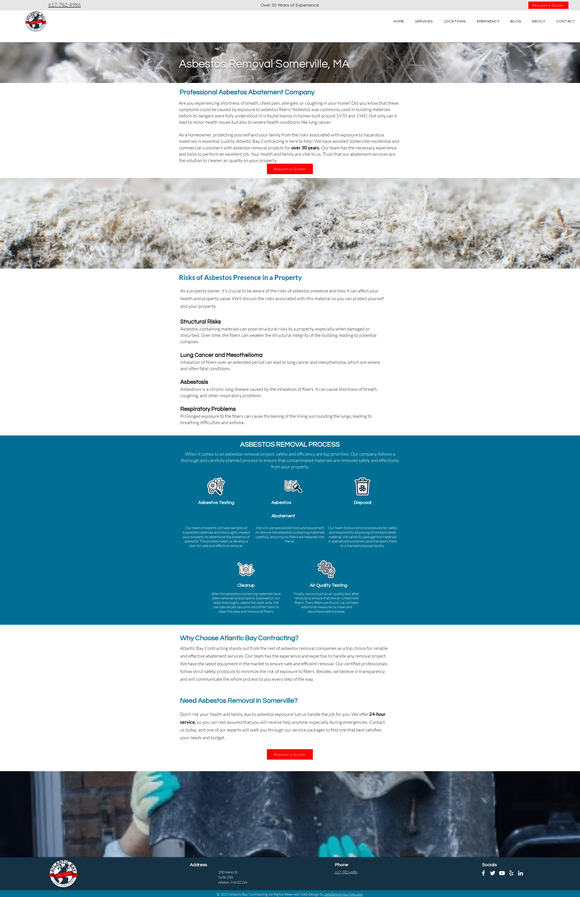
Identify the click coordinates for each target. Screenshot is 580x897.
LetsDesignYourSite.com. (343, 894)
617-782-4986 (64, 5)
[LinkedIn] (520, 873)
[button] (455, 21)
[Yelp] (511, 873)
